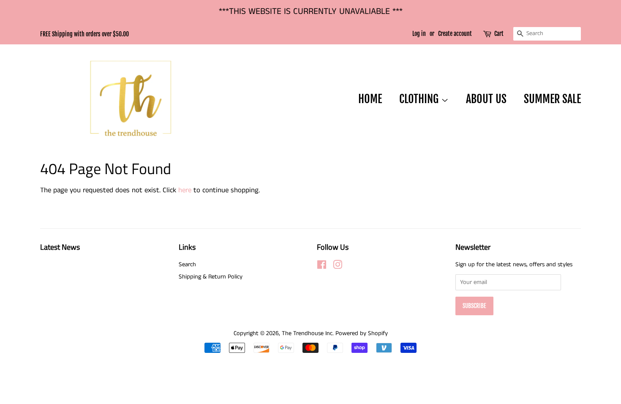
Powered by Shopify (361, 333)
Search (187, 264)
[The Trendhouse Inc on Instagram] (337, 266)
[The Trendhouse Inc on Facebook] (322, 266)
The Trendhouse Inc (307, 333)
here (184, 190)
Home (370, 99)
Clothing (420, 99)
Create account (455, 33)
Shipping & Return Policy (210, 277)
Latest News (60, 247)
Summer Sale (552, 99)
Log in (419, 33)
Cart (499, 33)
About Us (486, 99)
